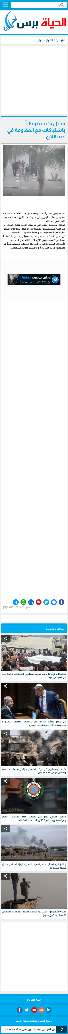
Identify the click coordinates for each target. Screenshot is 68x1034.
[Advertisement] (34, 79)
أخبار (40, 40)
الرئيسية (60, 40)
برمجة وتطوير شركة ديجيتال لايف (34, 1020)
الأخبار (49, 40)
